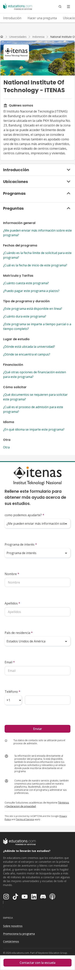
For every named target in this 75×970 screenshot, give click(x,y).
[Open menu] (68, 6)
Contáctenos (11, 941)
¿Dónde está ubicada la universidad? (29, 346)
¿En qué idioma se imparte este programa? (33, 429)
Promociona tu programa (19, 934)
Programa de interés (21, 544)
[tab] (12, 18)
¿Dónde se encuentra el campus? (26, 354)
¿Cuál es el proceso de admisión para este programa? (33, 409)
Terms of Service (25, 819)
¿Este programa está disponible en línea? (32, 308)
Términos (63, 802)
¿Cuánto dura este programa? (24, 316)
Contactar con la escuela (37, 963)
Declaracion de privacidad (21, 806)
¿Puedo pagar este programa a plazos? (31, 291)
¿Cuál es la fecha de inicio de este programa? (35, 265)
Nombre (12, 574)
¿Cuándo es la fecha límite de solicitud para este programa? (37, 255)
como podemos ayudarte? (24, 515)
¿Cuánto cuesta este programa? (26, 283)
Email (10, 662)
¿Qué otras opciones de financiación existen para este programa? (34, 374)
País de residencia (19, 633)
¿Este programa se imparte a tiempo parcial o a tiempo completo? (37, 326)
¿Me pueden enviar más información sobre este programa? (37, 232)
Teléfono (12, 691)
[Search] (60, 6)
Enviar (37, 729)
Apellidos (12, 603)
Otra (6, 447)
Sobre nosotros (12, 926)
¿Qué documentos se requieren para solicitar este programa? (35, 396)
